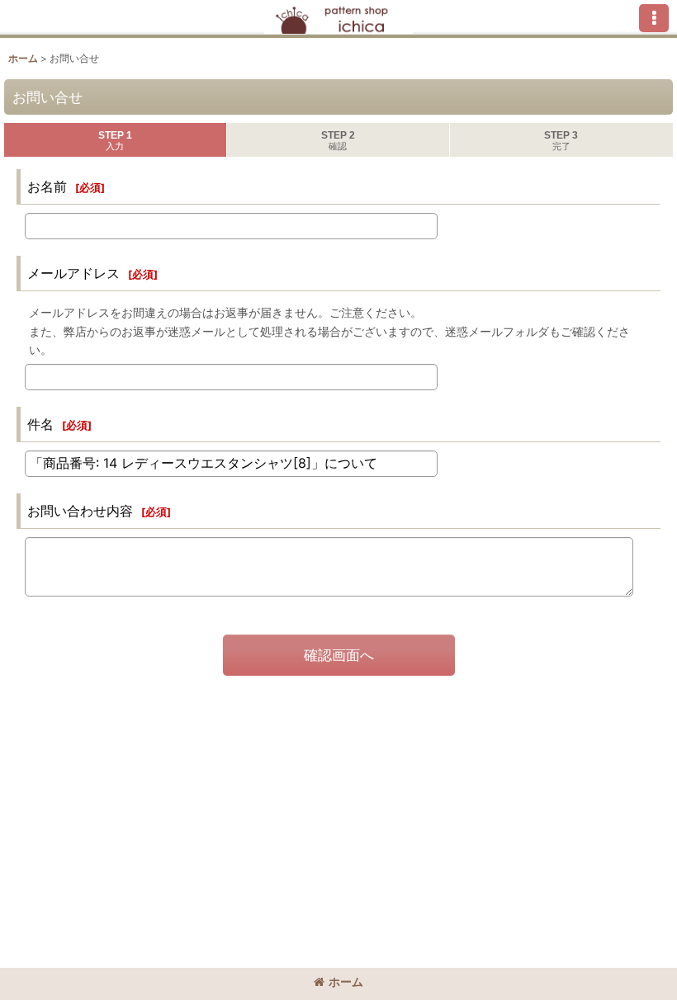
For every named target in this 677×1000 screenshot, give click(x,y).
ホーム (346, 981)
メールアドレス (73, 273)
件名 (40, 424)
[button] (654, 18)
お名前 (47, 186)
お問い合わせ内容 (80, 510)
